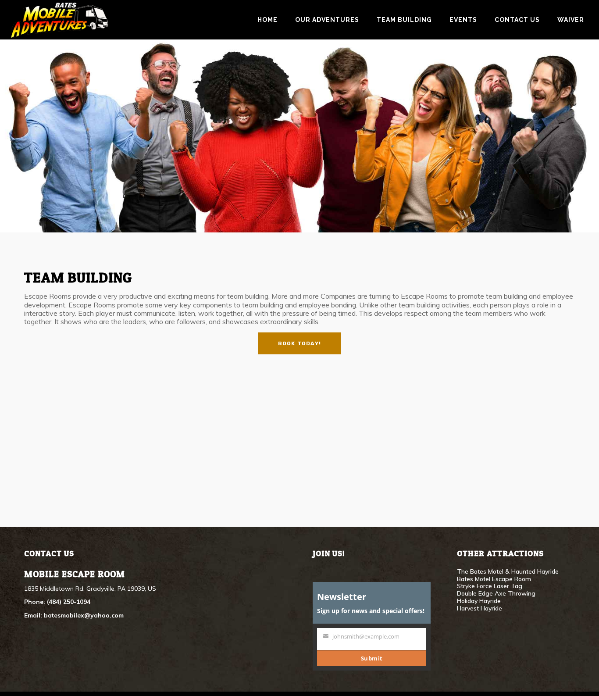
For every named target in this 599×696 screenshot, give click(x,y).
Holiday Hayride (479, 601)
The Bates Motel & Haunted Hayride (508, 571)
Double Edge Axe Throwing (496, 593)
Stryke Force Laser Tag (489, 586)
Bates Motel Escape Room (494, 579)
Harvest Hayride (479, 608)
